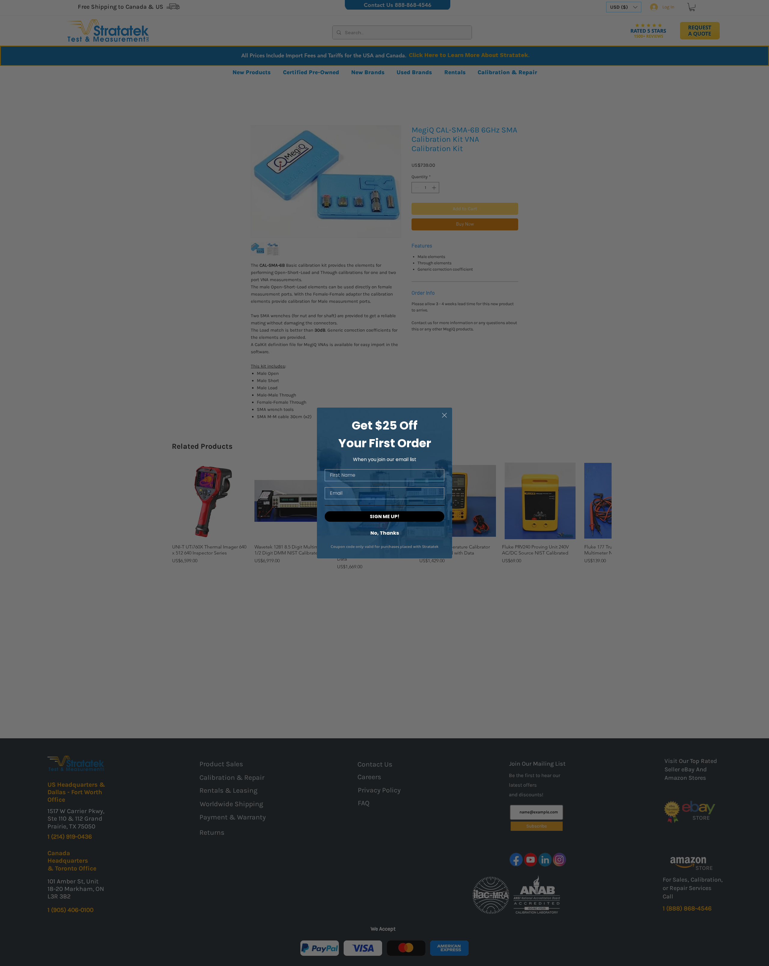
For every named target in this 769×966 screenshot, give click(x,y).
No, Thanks (384, 533)
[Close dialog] (444, 415)
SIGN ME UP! (385, 516)
